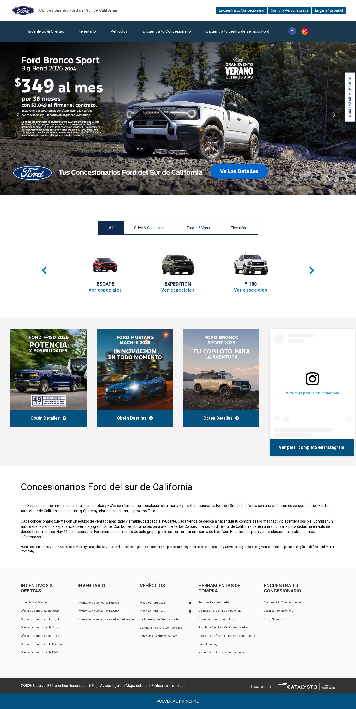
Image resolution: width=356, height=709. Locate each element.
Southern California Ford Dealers (78, 10)
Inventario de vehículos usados (98, 611)
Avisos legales (112, 685)
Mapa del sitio (137, 685)
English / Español (329, 10)
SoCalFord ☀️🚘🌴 (290, 447)
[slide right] (338, 118)
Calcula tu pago (208, 644)
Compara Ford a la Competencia (161, 627)
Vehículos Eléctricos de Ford (158, 636)
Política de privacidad (168, 685)
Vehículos (119, 31)
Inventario (87, 31)
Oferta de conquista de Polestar (42, 644)
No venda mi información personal (221, 652)
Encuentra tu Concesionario (241, 10)
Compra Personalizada (290, 10)
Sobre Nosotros (274, 619)
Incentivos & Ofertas (46, 31)
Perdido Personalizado (213, 602)
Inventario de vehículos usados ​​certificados (106, 619)
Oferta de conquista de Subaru (41, 627)
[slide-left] (18, 118)
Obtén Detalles (45, 418)
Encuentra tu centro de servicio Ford (237, 31)
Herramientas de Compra (219, 588)
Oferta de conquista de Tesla (40, 636)
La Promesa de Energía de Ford (161, 619)
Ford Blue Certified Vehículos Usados (223, 627)
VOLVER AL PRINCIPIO (178, 701)
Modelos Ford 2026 (152, 602)
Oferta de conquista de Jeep (40, 611)
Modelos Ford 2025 (152, 611)
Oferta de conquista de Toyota (40, 619)
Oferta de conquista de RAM (39, 652)
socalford (319, 447)
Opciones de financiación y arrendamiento (226, 636)
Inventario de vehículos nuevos (98, 602)
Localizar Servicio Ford (278, 611)
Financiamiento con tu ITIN (216, 619)
